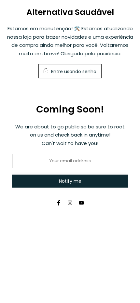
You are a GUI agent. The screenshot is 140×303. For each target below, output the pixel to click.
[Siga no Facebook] (58, 203)
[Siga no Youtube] (81, 203)
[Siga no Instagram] (70, 203)
